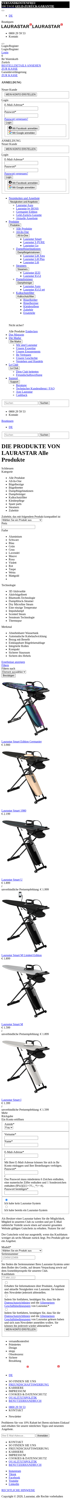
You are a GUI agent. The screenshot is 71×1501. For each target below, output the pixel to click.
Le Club (13, 364)
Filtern (5, 665)
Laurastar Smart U (12, 879)
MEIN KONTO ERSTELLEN (21, 94)
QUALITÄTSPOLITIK (23, 1397)
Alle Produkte (24, 228)
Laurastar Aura (24, 205)
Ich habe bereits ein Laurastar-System (25, 1210)
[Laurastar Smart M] (25, 1021)
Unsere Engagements (28, 351)
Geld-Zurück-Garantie (29, 215)
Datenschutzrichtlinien (17, 1302)
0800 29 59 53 (17, 1407)
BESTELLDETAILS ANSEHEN (21, 65)
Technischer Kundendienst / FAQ (35, 388)
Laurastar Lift (31, 262)
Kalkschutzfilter (25, 292)
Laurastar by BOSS (27, 208)
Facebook (14, 1477)
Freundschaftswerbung (29, 374)
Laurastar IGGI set (34, 289)
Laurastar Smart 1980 (13, 810)
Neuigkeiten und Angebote (24, 198)
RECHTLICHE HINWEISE (18, 1490)
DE (11, 15)
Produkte (14, 221)
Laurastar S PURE (34, 242)
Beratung (21, 385)
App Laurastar (24, 391)
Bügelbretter (30, 299)
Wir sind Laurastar (26, 345)
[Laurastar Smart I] (25, 1096)
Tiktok (12, 1474)
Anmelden (42, 1435)
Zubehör (28, 309)
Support (13, 378)
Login (4, 52)
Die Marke (15, 337)
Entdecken (31, 331)
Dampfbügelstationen (28, 248)
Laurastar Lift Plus (34, 259)
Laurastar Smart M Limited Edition (21, 955)
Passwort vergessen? (16, 119)
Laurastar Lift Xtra (34, 255)
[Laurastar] (35, 26)
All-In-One (22, 231)
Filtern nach (8, 668)
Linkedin (14, 1484)
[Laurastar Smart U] (25, 876)
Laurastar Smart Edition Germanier (21, 741)
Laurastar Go (30, 245)
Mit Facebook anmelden (25, 128)
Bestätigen (8, 675)
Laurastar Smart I (11, 1099)
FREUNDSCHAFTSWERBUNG (29, 1384)
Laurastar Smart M (12, 1024)
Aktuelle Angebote (27, 218)
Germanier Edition (26, 211)
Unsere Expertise (26, 348)
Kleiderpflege (31, 306)
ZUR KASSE (9, 68)
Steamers (21, 265)
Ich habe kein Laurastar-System (22, 1203)
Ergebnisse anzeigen (13, 662)
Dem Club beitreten (27, 371)
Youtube (13, 1480)
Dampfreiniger (24, 279)
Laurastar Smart (32, 239)
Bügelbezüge (30, 303)
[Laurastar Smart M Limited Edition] (25, 951)
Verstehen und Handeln (29, 361)
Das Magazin (16, 334)
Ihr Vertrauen (23, 354)
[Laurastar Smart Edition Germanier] (25, 738)
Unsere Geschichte (27, 358)
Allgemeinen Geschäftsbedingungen (29, 1304)
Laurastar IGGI (32, 275)
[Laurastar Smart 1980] (25, 807)
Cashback (21, 395)
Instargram (15, 1471)
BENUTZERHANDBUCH (25, 1400)
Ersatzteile (29, 312)
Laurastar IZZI (31, 272)
